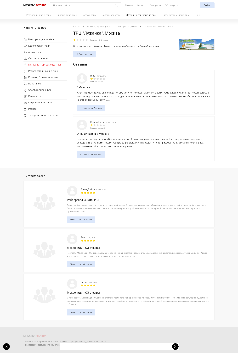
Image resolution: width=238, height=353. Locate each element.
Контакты (141, 5)
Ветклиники (34, 83)
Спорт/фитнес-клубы (40, 89)
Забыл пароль (171, 5)
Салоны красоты (111, 15)
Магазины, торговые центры (141, 15)
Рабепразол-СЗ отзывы (83, 200)
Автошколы (89, 15)
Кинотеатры (35, 96)
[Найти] (116, 5)
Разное (32, 108)
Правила (129, 5)
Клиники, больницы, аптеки (43, 77)
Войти (207, 5)
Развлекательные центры (175, 15)
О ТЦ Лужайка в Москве (93, 133)
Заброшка (83, 87)
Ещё (197, 15)
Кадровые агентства (40, 102)
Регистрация (155, 5)
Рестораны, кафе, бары (38, 15)
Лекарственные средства (43, 115)
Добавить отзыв (84, 54)
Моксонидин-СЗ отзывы (83, 247)
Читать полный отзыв (91, 108)
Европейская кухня (67, 15)
